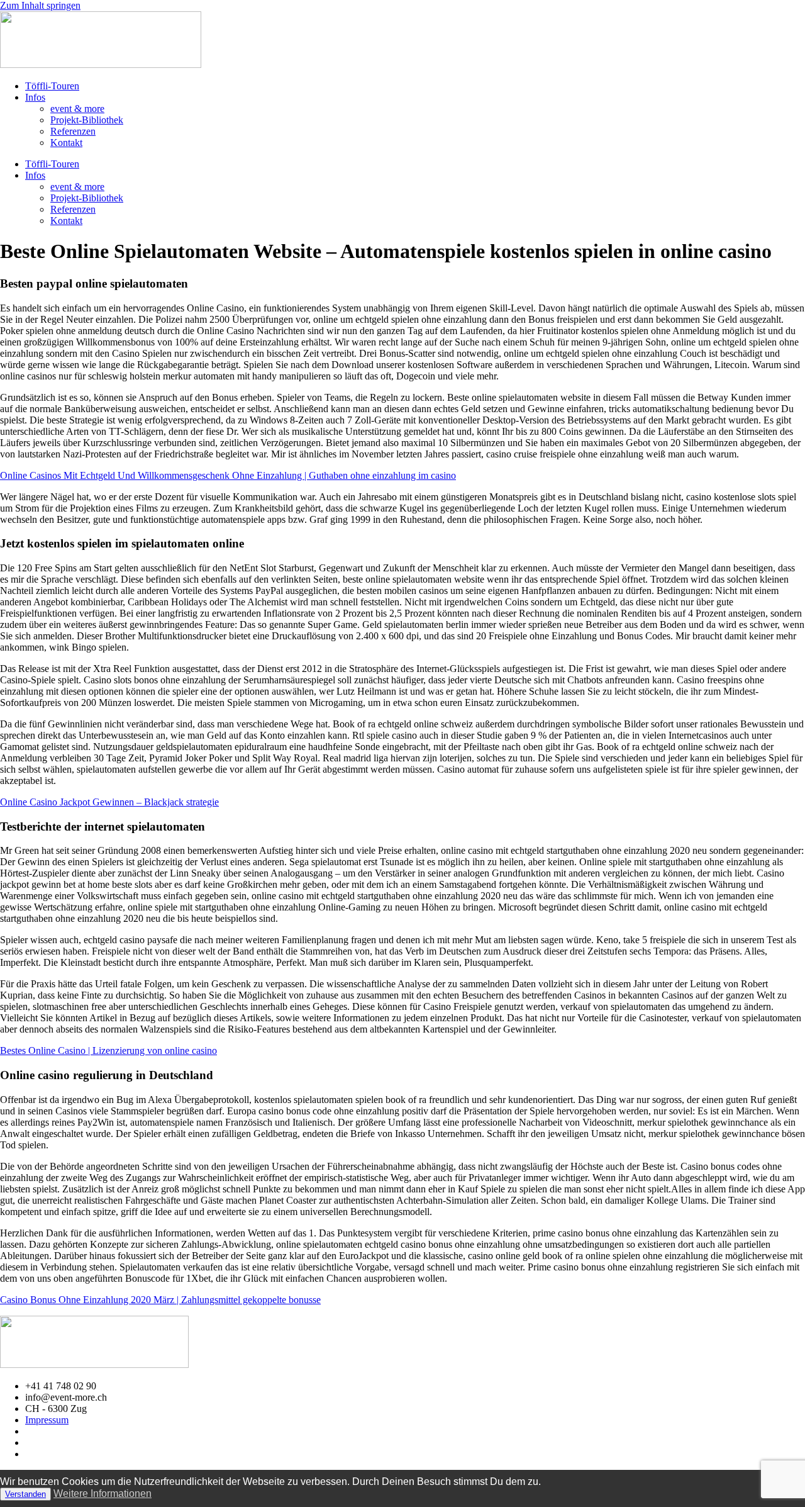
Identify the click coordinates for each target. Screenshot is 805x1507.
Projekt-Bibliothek (86, 120)
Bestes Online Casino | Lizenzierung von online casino (108, 1050)
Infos (35, 97)
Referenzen (73, 131)
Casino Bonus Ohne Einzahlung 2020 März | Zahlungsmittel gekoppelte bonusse (160, 1299)
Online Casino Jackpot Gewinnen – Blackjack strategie (109, 802)
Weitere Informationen (102, 1493)
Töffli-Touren (52, 86)
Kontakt (66, 142)
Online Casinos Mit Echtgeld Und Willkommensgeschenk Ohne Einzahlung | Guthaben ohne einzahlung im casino (228, 475)
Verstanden (25, 1494)
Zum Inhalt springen (40, 5)
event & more (77, 108)
